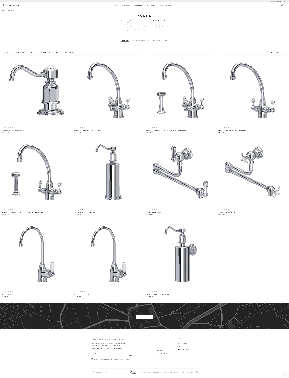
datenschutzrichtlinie (125, 359)
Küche (116, 5)
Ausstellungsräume (167, 5)
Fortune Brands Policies (160, 372)
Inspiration (138, 5)
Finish (32, 52)
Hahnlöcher (44, 52)
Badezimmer (126, 5)
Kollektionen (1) (19, 52)
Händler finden (161, 347)
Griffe (56, 52)
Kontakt (159, 357)
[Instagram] (196, 372)
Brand (6, 52)
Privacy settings (173, 372)
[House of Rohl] (187, 339)
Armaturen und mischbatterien (141, 40)
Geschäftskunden (162, 353)
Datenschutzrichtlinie (145, 372)
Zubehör (165, 40)
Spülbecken (156, 40)
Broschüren (160, 350)
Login (285, 1)
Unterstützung (161, 343)
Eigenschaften (69, 52)
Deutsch (279, 1)
